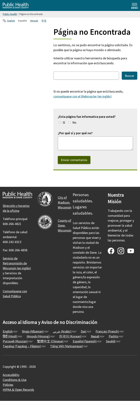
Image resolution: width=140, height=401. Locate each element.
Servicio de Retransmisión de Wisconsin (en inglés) (17, 263)
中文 (43, 20)
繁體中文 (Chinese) (50, 341)
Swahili (110, 341)
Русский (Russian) (15, 341)
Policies (8, 385)
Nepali (95, 336)
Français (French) (107, 331)
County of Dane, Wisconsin (64, 225)
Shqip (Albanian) (33, 331)
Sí (64, 122)
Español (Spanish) (85, 341)
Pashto (113, 336)
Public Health (10, 14)
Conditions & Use (14, 380)
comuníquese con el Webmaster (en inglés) (82, 96)
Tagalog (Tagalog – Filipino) (22, 346)
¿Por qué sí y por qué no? (75, 133)
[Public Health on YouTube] (130, 251)
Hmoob (34, 20)
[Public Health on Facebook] (111, 251)
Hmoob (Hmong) (38, 336)
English (11, 20)
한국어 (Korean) (70, 336)
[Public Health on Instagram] (121, 251)
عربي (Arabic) (62, 331)
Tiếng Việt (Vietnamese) (66, 346)
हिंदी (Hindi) (10, 336)
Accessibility (11, 375)
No (74, 122)
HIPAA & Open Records (18, 389)
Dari (83, 331)
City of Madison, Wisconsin (64, 202)
